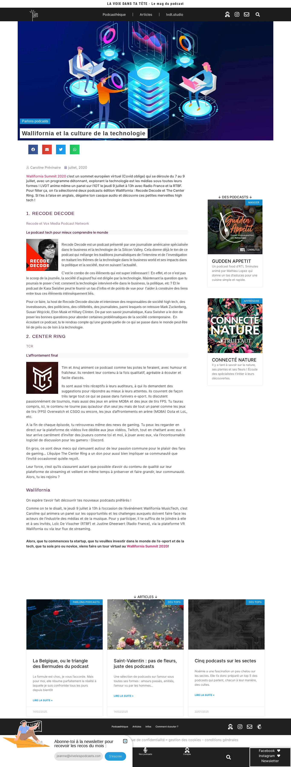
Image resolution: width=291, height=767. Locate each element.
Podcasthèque (114, 14)
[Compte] (187, 750)
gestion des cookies (185, 740)
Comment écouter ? (167, 726)
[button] (258, 14)
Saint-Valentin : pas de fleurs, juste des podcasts (145, 663)
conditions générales (221, 740)
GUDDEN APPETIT (231, 261)
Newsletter (270, 761)
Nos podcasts (145, 754)
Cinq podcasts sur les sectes (225, 660)
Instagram (267, 756)
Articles (146, 14)
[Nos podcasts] (145, 750)
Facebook (267, 750)
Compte (187, 754)
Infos (148, 726)
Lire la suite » (205, 695)
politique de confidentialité (143, 740)
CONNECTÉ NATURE (234, 360)
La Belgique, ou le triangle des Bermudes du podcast (61, 663)
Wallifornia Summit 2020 (46, 176)
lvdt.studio (174, 14)
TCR (29, 346)
